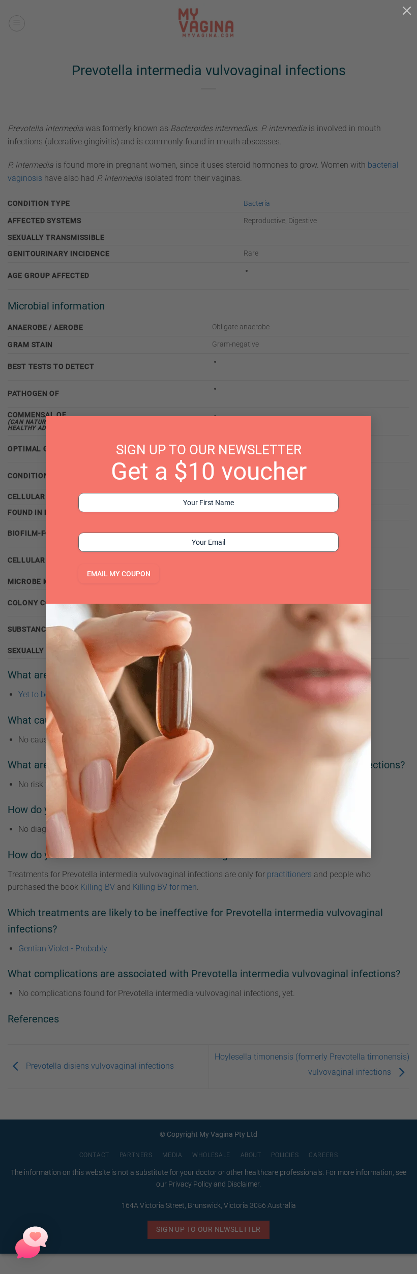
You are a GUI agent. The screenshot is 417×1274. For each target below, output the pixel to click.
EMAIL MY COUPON (119, 574)
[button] (31, 1242)
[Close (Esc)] (407, 10)
